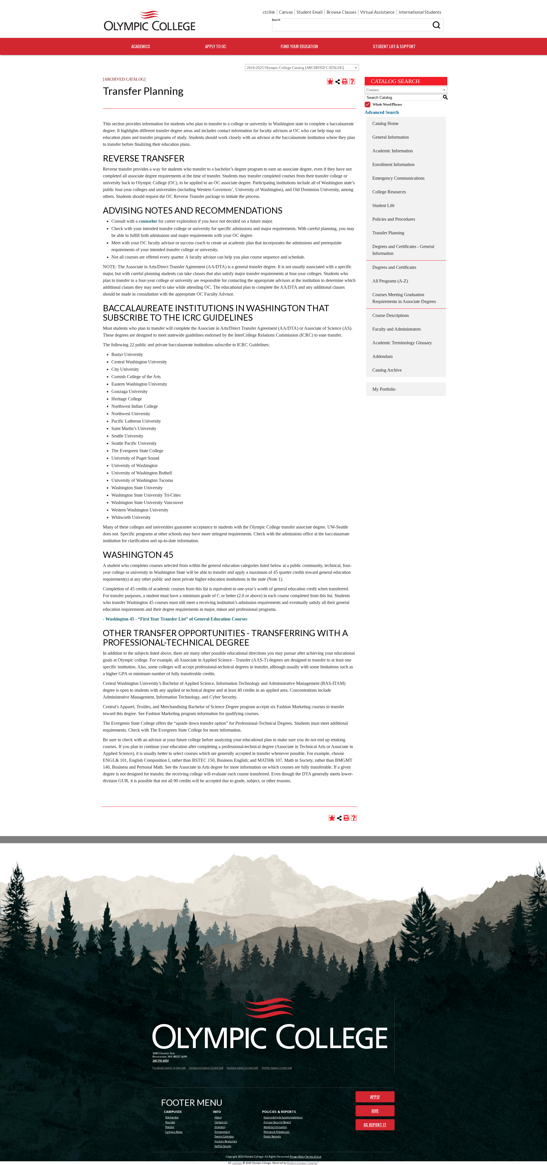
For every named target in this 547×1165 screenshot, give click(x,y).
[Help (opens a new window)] (352, 81)
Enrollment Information (393, 164)
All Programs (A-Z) (390, 281)
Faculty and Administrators (396, 329)
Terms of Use (313, 1156)
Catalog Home (385, 123)
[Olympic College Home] (269, 1023)
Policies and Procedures (393, 219)
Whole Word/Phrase (387, 105)
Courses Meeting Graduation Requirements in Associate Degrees (404, 298)
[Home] (149, 21)
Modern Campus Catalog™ (303, 1162)
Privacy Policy (297, 1156)
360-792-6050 (160, 1060)
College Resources (389, 191)
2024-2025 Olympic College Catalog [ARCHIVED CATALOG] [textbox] (295, 67)
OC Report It (375, 1124)
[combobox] (302, 67)
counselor (148, 221)
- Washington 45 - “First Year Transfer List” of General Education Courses (175, 619)
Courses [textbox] (372, 90)
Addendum (382, 356)
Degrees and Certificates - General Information (403, 250)
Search (276, 19)
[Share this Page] (337, 82)
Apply (375, 1097)
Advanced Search (382, 112)
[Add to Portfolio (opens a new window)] (330, 81)
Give (375, 1110)
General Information (390, 137)
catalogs (237, 1162)
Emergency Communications (398, 178)
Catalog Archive (387, 370)
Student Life (383, 205)
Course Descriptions (390, 315)
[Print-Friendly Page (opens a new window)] (345, 81)
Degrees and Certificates (394, 267)
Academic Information (392, 150)
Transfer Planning (388, 232)
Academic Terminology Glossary (402, 342)
